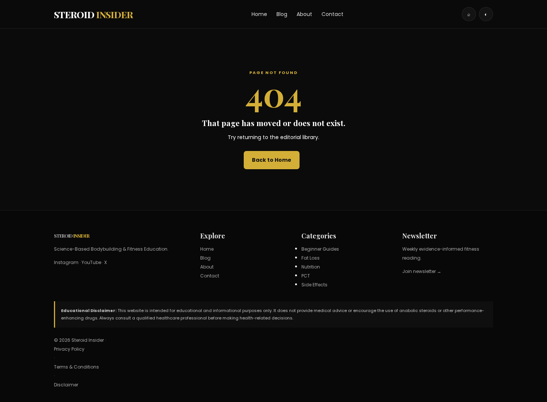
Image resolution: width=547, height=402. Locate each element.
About (304, 14)
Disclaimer (66, 385)
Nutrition (310, 267)
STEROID (93, 14)
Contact (332, 14)
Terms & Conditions (76, 367)
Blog (281, 14)
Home (259, 14)
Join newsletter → (421, 271)
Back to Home (271, 160)
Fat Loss (310, 258)
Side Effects (314, 285)
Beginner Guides (320, 249)
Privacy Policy (69, 349)
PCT (305, 276)
